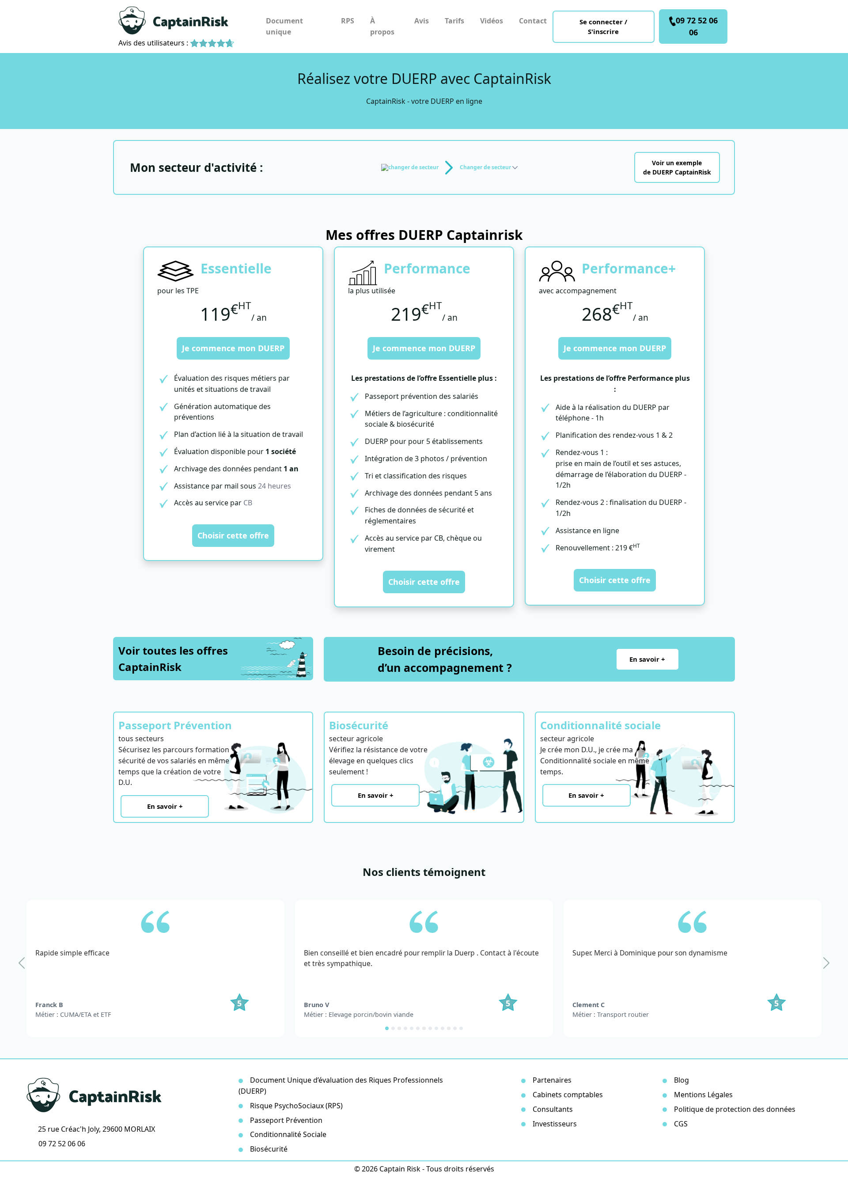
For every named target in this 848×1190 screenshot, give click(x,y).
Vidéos (491, 21)
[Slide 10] (442, 1028)
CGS (681, 1124)
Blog (681, 1080)
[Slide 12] (455, 1028)
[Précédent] (21, 963)
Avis (421, 21)
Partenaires (552, 1080)
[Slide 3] (399, 1028)
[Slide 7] (424, 1028)
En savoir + (647, 659)
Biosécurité (269, 1149)
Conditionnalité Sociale (288, 1134)
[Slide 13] (461, 1028)
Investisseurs (555, 1124)
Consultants (553, 1109)
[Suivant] (826, 963)
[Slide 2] (393, 1028)
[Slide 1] (387, 1028)
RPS (347, 21)
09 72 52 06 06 (697, 26)
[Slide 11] (448, 1028)
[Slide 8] (430, 1028)
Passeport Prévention (286, 1120)
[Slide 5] (411, 1028)
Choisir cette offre (233, 535)
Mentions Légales (703, 1094)
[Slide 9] (436, 1028)
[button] (489, 167)
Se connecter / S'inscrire (603, 26)
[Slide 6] (418, 1028)
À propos (382, 26)
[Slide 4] (405, 1028)
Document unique (284, 26)
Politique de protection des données (734, 1109)
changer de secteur (413, 167)
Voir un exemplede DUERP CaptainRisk (677, 167)
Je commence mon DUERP (233, 348)
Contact (533, 21)
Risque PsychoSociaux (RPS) (296, 1105)
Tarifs (454, 21)
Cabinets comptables (568, 1094)
